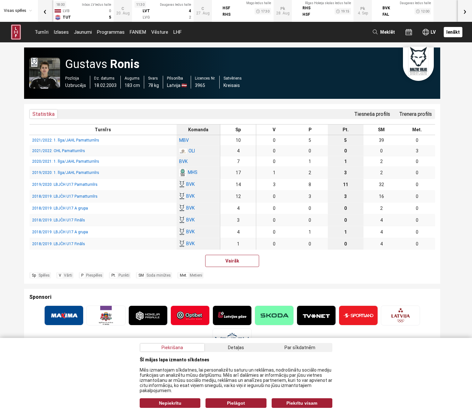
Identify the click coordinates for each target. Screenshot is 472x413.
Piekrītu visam (301, 403)
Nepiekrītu (170, 403)
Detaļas (236, 347)
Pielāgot (236, 403)
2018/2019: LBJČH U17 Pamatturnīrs (65, 196)
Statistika (43, 114)
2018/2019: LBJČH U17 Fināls (58, 220)
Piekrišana (172, 347)
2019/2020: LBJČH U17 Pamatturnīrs (65, 184)
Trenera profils (415, 114)
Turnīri (41, 32)
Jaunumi (83, 32)
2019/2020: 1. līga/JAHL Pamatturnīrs (65, 172)
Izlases (61, 32)
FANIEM (138, 32)
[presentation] (45, 11)
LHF (177, 32)
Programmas (111, 32)
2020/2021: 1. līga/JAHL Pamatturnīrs (65, 161)
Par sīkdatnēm (299, 347)
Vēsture (159, 32)
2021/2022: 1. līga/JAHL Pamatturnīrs (65, 140)
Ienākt (453, 32)
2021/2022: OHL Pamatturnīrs (58, 151)
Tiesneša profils (372, 114)
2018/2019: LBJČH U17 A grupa (60, 208)
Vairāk (232, 260)
